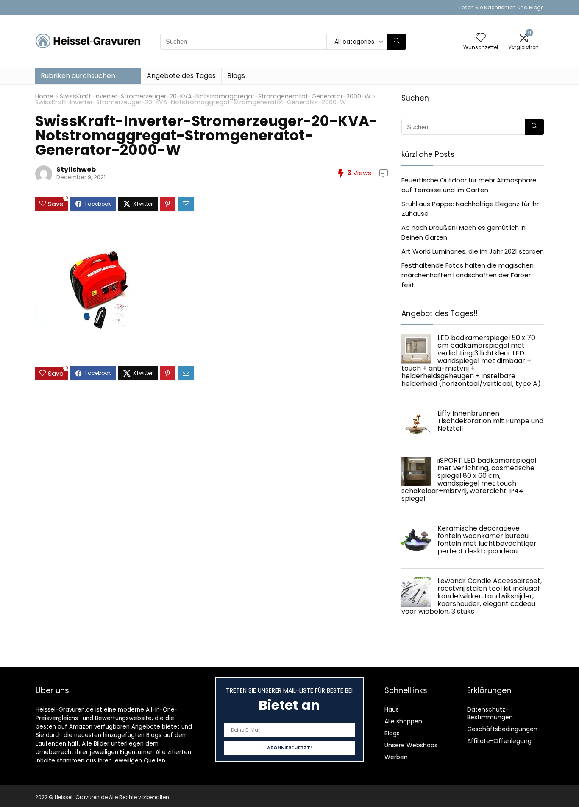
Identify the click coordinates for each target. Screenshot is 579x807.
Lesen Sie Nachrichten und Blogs (501, 7)
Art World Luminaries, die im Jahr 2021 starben (472, 251)
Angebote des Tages (181, 76)
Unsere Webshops (410, 745)
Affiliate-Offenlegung (499, 741)
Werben (396, 757)
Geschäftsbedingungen (502, 729)
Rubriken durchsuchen (78, 76)
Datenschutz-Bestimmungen (490, 713)
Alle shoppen (403, 721)
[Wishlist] (481, 38)
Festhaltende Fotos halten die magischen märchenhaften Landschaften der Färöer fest (467, 275)
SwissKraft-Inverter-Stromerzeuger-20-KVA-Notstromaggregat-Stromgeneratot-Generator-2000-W (215, 96)
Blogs (236, 76)
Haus (391, 709)
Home (44, 96)
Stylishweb (76, 169)
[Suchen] (396, 42)
